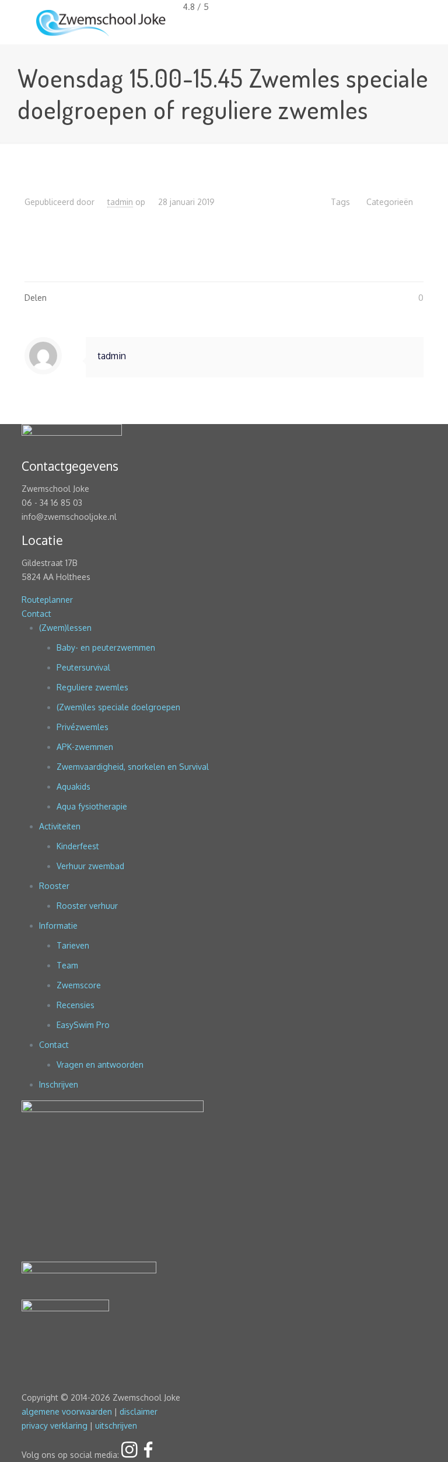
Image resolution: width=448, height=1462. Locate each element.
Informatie (58, 925)
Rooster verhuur (87, 906)
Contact (36, 614)
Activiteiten (59, 826)
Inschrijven (58, 1084)
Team (67, 965)
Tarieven (73, 945)
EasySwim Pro (83, 1025)
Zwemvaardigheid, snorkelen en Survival (133, 767)
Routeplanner (47, 600)
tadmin (120, 202)
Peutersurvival (83, 667)
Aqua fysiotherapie (92, 806)
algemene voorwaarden (67, 1411)
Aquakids (73, 786)
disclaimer (139, 1411)
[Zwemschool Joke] (101, 22)
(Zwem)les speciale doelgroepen (118, 707)
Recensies (75, 1005)
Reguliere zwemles (92, 687)
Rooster (54, 886)
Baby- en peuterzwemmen (106, 647)
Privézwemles (82, 727)
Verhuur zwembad (90, 866)
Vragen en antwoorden (100, 1064)
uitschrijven (116, 1425)
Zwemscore (79, 985)
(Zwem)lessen (65, 628)
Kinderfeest (78, 846)
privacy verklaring (55, 1425)
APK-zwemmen (85, 747)
